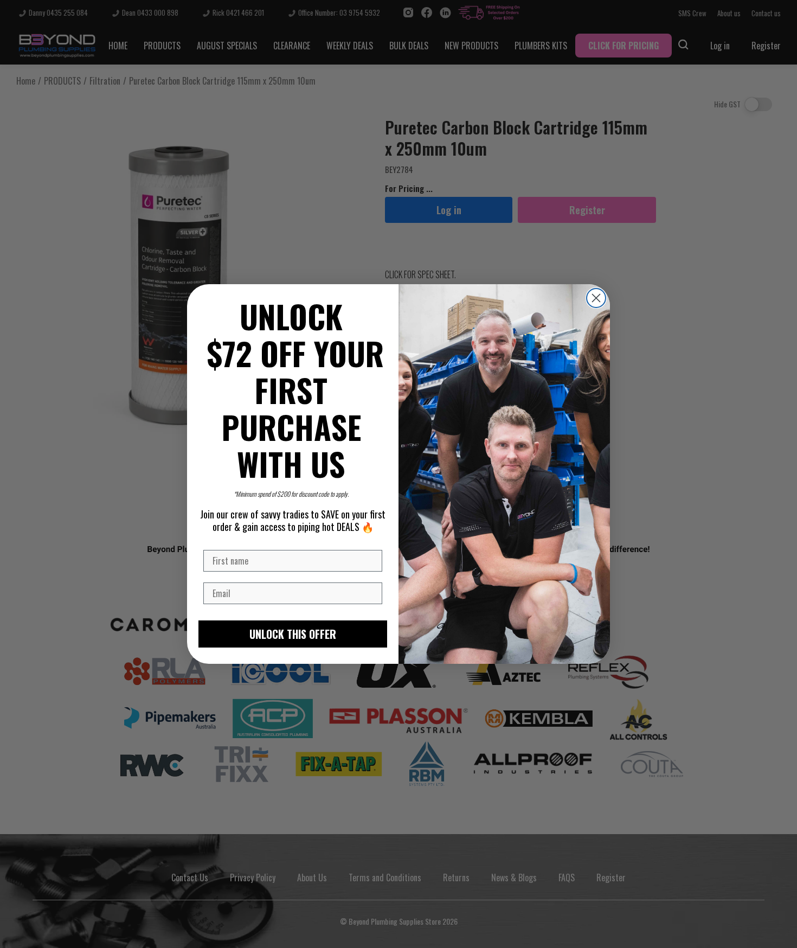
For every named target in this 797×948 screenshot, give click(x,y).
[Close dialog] (596, 298)
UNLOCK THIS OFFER (292, 634)
